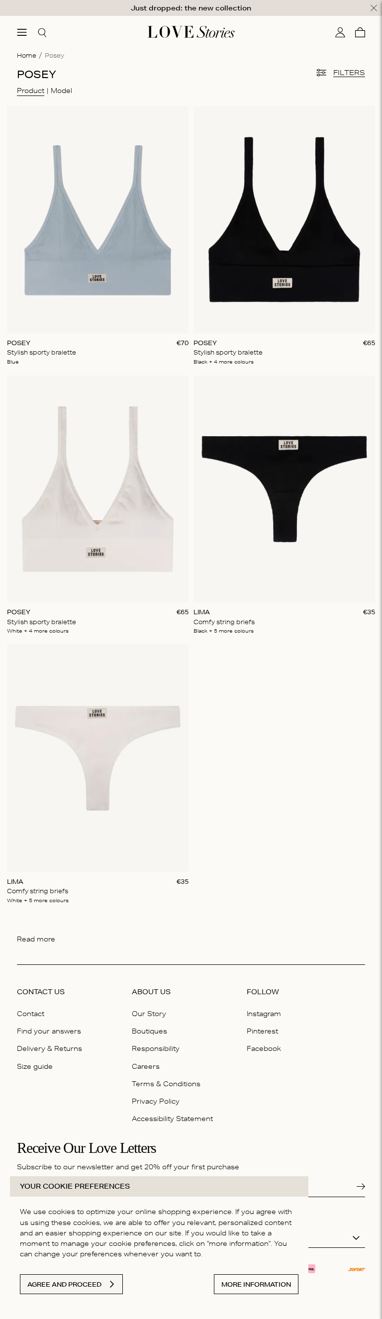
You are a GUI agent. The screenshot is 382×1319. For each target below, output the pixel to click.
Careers (146, 1066)
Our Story (149, 1013)
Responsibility (156, 1048)
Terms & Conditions (166, 1083)
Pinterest (262, 1031)
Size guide (35, 1066)
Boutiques (149, 1031)
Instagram (264, 1013)
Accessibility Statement (172, 1118)
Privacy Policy (156, 1101)
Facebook (264, 1048)
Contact (30, 1013)
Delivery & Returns (49, 1048)
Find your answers (49, 1031)
